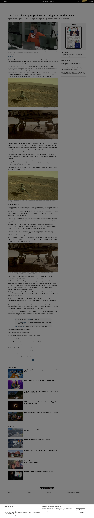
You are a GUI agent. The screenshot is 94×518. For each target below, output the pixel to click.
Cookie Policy (12, 513)
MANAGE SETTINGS (81, 512)
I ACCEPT (80, 509)
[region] (47, 511)
